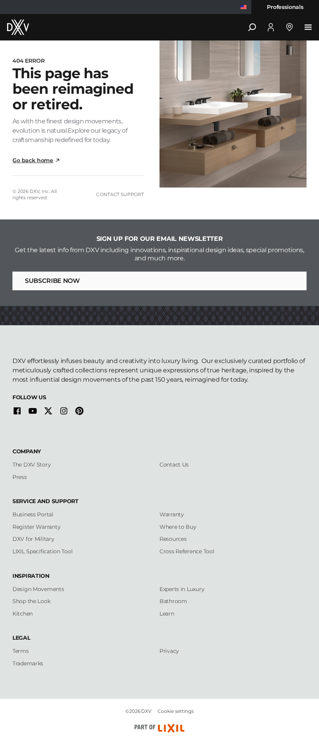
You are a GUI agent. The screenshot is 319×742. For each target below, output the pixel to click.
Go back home (32, 160)
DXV (35, 191)
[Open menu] (308, 27)
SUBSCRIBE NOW (52, 280)
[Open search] (252, 27)
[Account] (270, 27)
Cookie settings (176, 711)
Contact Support (120, 194)
